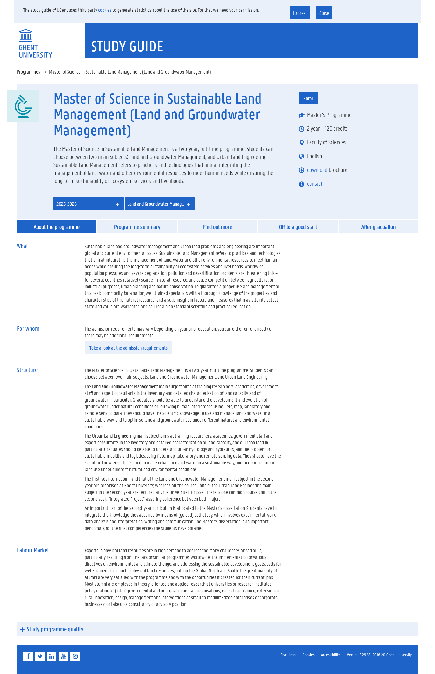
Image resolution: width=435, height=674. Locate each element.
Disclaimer (288, 654)
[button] (88, 203)
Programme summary (137, 227)
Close (324, 13)
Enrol (308, 98)
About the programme (57, 227)
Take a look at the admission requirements (128, 347)
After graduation (378, 227)
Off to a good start (298, 227)
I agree (300, 13)
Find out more (217, 227)
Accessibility (330, 654)
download (318, 170)
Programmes (29, 71)
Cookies (309, 654)
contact (314, 183)
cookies (104, 9)
